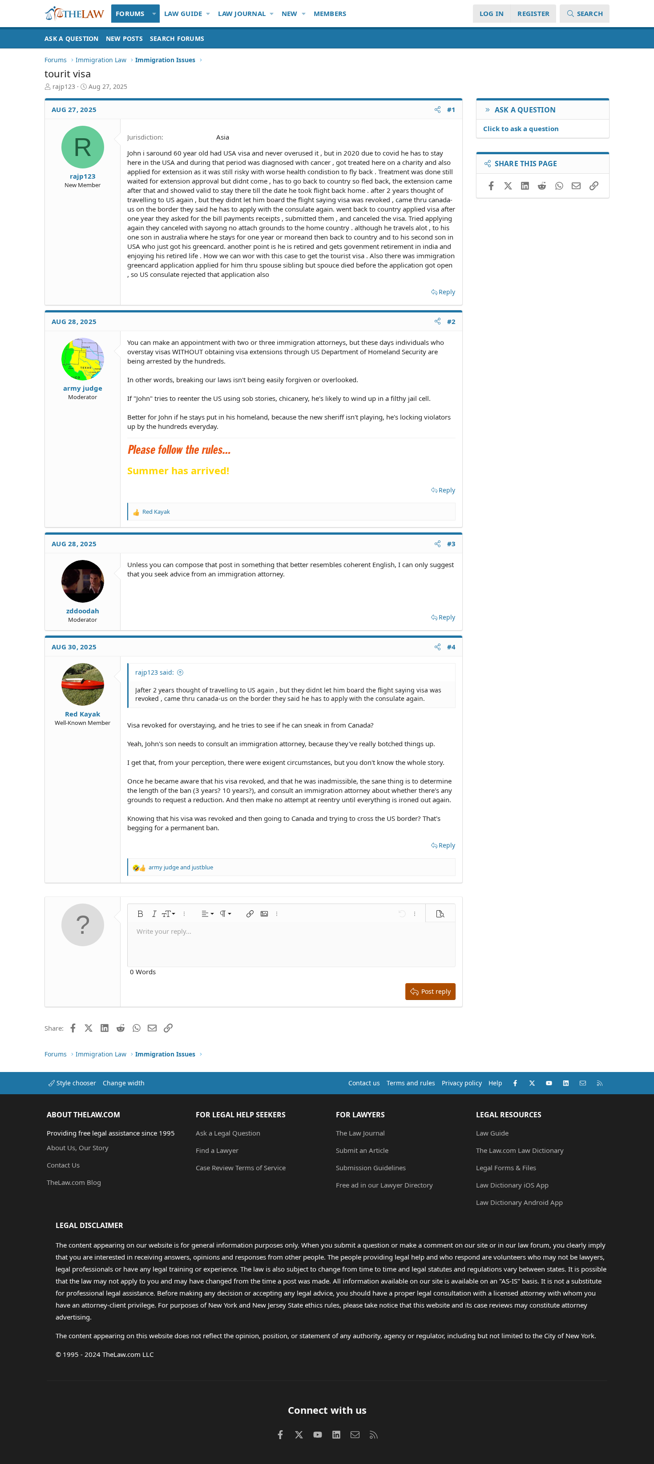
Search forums (177, 38)
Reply (447, 292)
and (181, 867)
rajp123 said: (154, 672)
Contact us (364, 1083)
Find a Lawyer (217, 1150)
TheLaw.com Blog (74, 1182)
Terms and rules (411, 1083)
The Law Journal (360, 1132)
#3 (451, 543)
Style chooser (75, 1083)
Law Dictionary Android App (519, 1202)
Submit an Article (362, 1150)
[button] (154, 13)
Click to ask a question (521, 128)
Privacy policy (462, 1083)
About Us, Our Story (78, 1147)
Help (495, 1083)
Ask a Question (71, 38)
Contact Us (63, 1164)
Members (330, 13)
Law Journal (242, 13)
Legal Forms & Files (506, 1167)
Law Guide (183, 13)
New (290, 13)
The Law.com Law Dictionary (520, 1150)
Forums (130, 13)
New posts (124, 38)
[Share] (437, 110)
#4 (451, 646)
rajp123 (63, 86)
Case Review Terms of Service (241, 1167)
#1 (451, 109)
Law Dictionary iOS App (512, 1184)
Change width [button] (124, 1083)
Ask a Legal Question (228, 1132)
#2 (451, 321)
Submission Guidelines (371, 1167)
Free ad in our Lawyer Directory (384, 1184)
